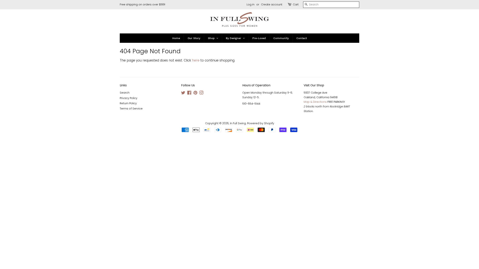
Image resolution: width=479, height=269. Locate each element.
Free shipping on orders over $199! (142, 4)
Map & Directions (315, 102)
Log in (250, 4)
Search (124, 93)
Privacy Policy (128, 98)
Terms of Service (131, 108)
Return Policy (128, 103)
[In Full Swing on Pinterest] (195, 93)
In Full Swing (238, 123)
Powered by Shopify (260, 123)
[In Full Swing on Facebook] (189, 93)
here (195, 60)
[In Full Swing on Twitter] (183, 93)
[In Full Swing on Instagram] (201, 93)
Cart (296, 4)
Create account (271, 4)
